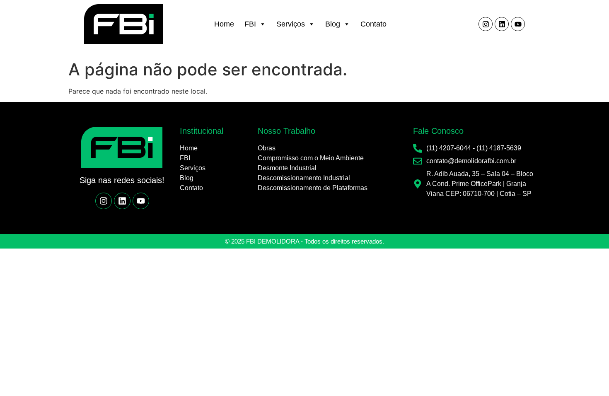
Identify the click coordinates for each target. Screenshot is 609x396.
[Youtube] (518, 24)
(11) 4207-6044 (448, 148)
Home (224, 24)
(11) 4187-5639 (498, 148)
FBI (250, 24)
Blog (332, 24)
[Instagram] (486, 24)
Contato (373, 24)
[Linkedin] (502, 24)
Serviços (290, 24)
